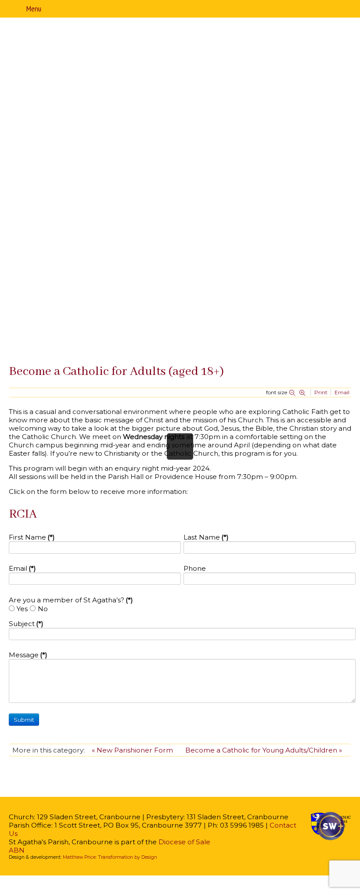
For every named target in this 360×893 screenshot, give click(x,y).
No (43, 609)
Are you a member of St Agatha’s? (71, 600)
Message (28, 655)
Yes (22, 609)
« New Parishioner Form (132, 750)
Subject (26, 623)
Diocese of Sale (184, 842)
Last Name (206, 537)
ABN (17, 850)
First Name (32, 537)
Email (22, 568)
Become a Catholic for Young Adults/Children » (263, 750)
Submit (24, 719)
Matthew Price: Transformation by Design (110, 857)
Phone (195, 568)
